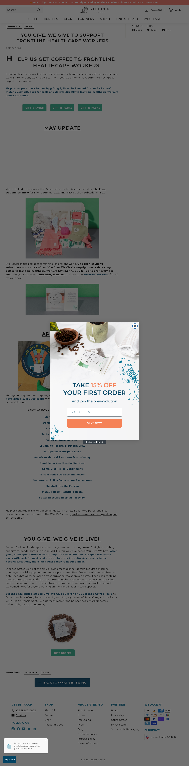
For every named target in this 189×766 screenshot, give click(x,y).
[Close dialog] (135, 326)
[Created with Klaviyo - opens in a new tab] (94, 442)
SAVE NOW (94, 423)
